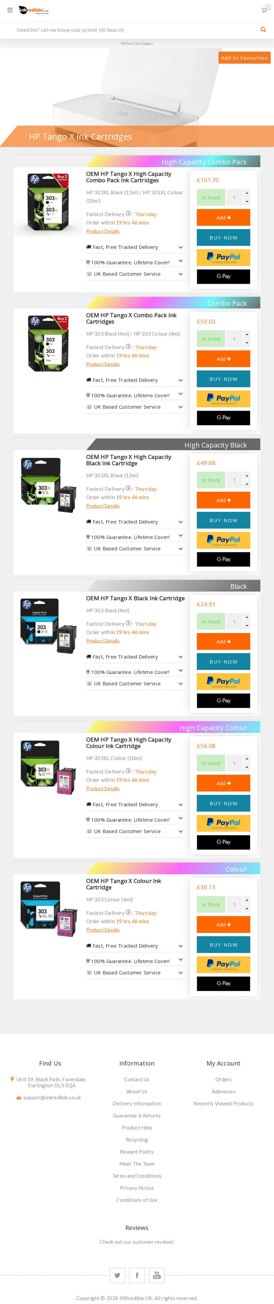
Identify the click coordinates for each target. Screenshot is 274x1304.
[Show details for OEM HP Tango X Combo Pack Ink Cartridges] (48, 343)
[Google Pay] (223, 276)
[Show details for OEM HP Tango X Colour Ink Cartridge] (48, 909)
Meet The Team (137, 1164)
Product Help (137, 1127)
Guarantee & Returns (137, 1115)
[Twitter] (117, 1275)
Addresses (224, 1091)
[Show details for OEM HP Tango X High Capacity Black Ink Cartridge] (48, 485)
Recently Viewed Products (223, 1103)
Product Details (103, 231)
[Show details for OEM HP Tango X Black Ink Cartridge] (48, 626)
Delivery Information (137, 1103)
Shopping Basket (268, 7)
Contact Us (137, 1079)
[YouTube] (157, 1275)
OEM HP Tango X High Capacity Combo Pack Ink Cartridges (129, 177)
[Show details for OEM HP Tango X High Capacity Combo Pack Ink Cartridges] (48, 201)
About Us (136, 1091)
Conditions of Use (136, 1200)
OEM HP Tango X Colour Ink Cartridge (123, 884)
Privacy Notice (137, 1188)
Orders (224, 1079)
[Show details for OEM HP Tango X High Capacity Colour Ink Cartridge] (48, 767)
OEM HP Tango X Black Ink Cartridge (135, 598)
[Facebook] (137, 1275)
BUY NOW (224, 237)
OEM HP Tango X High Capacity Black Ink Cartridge (129, 460)
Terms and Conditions (136, 1176)
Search (263, 29)
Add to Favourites (244, 57)
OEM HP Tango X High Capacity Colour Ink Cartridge (129, 743)
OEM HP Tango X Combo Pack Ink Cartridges (131, 318)
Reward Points (137, 1152)
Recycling (137, 1140)
